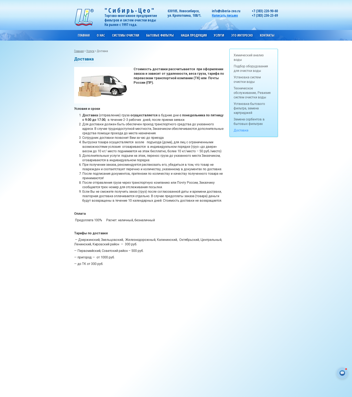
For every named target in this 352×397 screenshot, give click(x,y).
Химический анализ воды (249, 57)
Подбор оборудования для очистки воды (251, 68)
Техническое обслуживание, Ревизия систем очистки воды (252, 92)
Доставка (241, 130)
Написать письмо (225, 15)
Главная (84, 35)
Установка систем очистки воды (247, 79)
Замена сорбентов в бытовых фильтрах (249, 121)
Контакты (267, 35)
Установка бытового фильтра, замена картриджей (249, 108)
